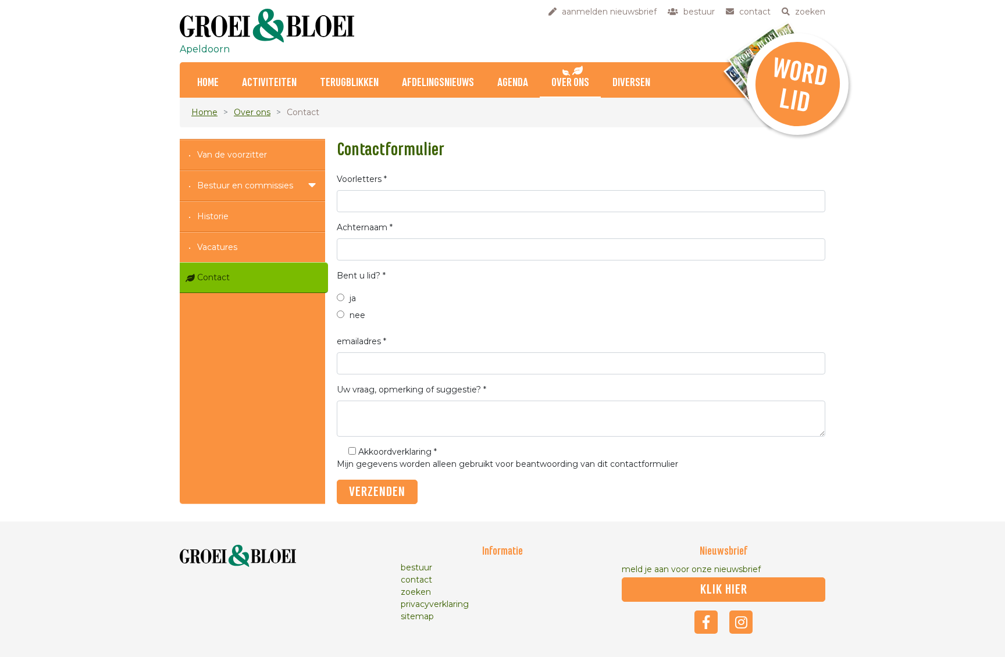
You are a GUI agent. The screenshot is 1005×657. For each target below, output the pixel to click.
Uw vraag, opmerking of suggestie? (411, 389)
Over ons (570, 83)
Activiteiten (269, 83)
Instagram (741, 622)
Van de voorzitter (232, 154)
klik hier (723, 590)
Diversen (631, 83)
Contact (213, 277)
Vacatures (217, 247)
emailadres (361, 341)
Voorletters (362, 179)
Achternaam (365, 227)
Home (208, 83)
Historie (213, 216)
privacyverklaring (435, 604)
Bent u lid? (361, 275)
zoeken (416, 592)
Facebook (706, 622)
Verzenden (377, 492)
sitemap (417, 616)
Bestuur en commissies (245, 185)
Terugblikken (349, 83)
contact (416, 579)
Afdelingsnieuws (438, 83)
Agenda (512, 83)
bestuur (416, 567)
